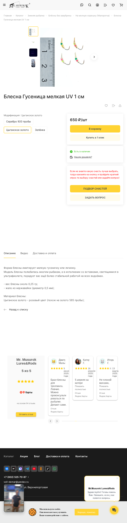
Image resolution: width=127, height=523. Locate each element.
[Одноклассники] (41, 469)
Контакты (81, 456)
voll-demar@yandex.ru (16, 481)
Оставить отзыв (26, 414)
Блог (37, 456)
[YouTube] (34, 469)
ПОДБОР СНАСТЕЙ (95, 188)
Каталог (9, 456)
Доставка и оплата (44, 253)
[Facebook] (20, 469)
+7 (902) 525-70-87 (15, 477)
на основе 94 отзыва (26, 403)
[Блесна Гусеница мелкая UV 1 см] (69, 57)
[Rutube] (14, 469)
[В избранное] (106, 105)
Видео (24, 253)
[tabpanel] (58, 386)
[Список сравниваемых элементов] (105, 4)
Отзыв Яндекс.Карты (57, 410)
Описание (10, 253)
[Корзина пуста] (121, 4)
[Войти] (97, 4)
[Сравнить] (113, 105)
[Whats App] (54, 469)
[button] (19, 381)
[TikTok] (48, 469)
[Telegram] (27, 469)
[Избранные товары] (113, 4)
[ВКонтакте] (7, 469)
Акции (24, 456)
